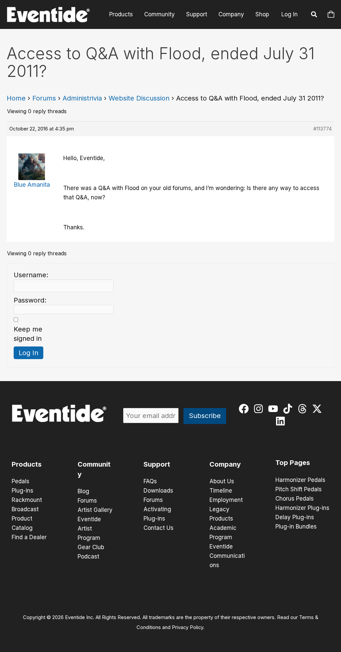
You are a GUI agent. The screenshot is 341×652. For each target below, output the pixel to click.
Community (159, 14)
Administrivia (82, 98)
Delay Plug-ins (294, 517)
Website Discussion (139, 98)
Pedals (20, 481)
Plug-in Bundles (296, 526)
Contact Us (158, 528)
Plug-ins (22, 490)
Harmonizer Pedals (300, 480)
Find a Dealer (29, 537)
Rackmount (27, 500)
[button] (314, 15)
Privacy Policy (187, 627)
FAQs (150, 481)
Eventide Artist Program (89, 528)
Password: (30, 300)
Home (16, 98)
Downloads (158, 490)
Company (231, 14)
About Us (221, 481)
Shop (262, 14)
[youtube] (274, 409)
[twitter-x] (318, 409)
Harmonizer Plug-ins (302, 508)
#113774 (322, 128)
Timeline (220, 490)
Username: (31, 275)
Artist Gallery (95, 510)
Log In (289, 14)
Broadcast (25, 509)
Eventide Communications (227, 555)
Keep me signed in (28, 333)
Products (121, 14)
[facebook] (245, 409)
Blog (83, 491)
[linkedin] (281, 421)
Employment (226, 500)
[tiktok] (289, 409)
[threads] (303, 409)
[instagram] (259, 409)
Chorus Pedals (294, 498)
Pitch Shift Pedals (298, 489)
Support (196, 14)
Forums (44, 98)
